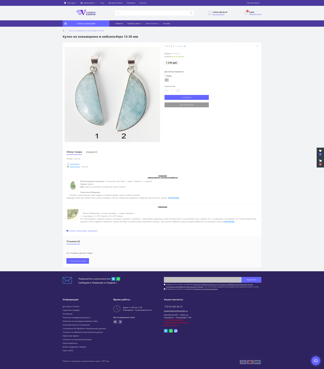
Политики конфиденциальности (205, 284)
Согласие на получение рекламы (77, 339)
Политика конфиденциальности (76, 317)
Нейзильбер (75, 166)
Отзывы (166, 23)
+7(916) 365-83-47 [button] (173, 306)
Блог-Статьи (151, 23)
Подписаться (251, 280)
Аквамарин (74, 164)
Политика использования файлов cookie (80, 321)
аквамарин (92, 231)
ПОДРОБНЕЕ (173, 198)
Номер (168, 75)
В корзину (186, 97)
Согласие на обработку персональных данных (83, 332)
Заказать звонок (218, 14)
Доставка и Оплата (116, 3)
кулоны (72, 231)
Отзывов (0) (91, 151)
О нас (102, 3)
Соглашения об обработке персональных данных (184, 287)
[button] (88, 3)
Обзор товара (74, 151)
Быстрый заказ (187, 105)
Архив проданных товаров (74, 347)
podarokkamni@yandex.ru (176, 311)
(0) (185, 46)
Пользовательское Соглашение (76, 325)
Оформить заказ (255, 14)
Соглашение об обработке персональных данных (84, 328)
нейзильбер (81, 231)
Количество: (170, 86)
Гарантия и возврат (71, 310)
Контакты (143, 3)
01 (167, 80)
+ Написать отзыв (77, 261)
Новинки (119, 23)
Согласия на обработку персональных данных (235, 284)
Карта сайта (68, 350)
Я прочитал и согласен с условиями (192, 289)
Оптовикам (131, 3)
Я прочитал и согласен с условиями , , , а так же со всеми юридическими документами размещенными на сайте (212, 285)
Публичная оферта (71, 336)
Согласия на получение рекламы (205, 289)
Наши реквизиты (70, 343)
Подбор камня (133, 23)
